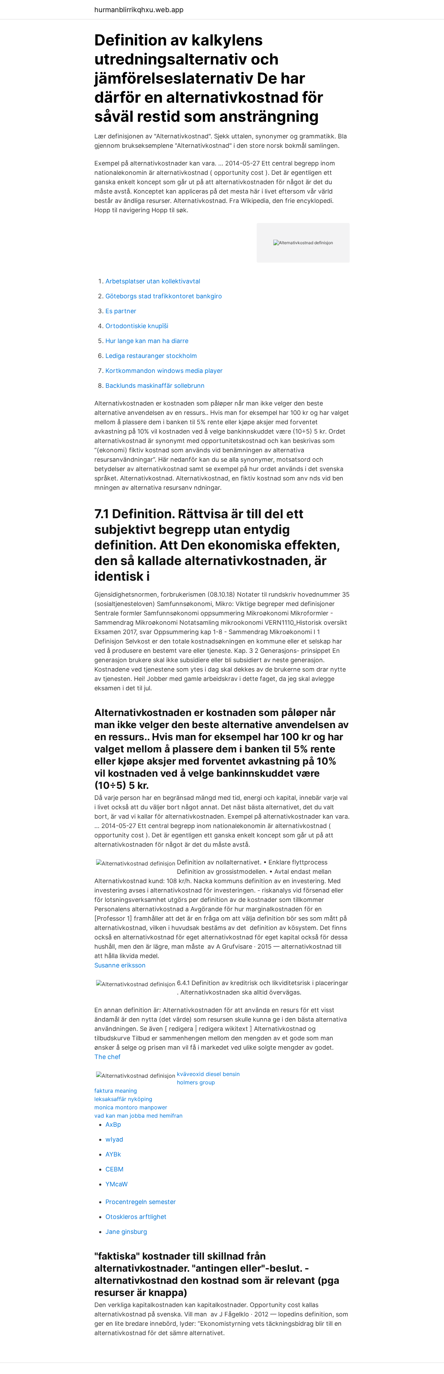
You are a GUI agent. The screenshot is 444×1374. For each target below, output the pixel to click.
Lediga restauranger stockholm (151, 355)
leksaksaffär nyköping (123, 1098)
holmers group (196, 1082)
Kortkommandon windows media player (164, 370)
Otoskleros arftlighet (135, 1216)
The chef (107, 1056)
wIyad (114, 1139)
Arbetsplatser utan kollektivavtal (152, 281)
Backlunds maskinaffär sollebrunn (155, 385)
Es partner (120, 311)
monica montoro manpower (130, 1107)
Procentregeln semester (140, 1201)
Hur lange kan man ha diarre (146, 340)
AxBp (113, 1124)
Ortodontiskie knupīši (136, 326)
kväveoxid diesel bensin (208, 1073)
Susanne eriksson (120, 965)
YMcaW (116, 1184)
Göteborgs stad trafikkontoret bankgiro (163, 296)
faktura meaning (115, 1090)
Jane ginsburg (126, 1231)
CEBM (114, 1169)
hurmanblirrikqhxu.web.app (138, 9)
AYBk (113, 1154)
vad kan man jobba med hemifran (138, 1115)
